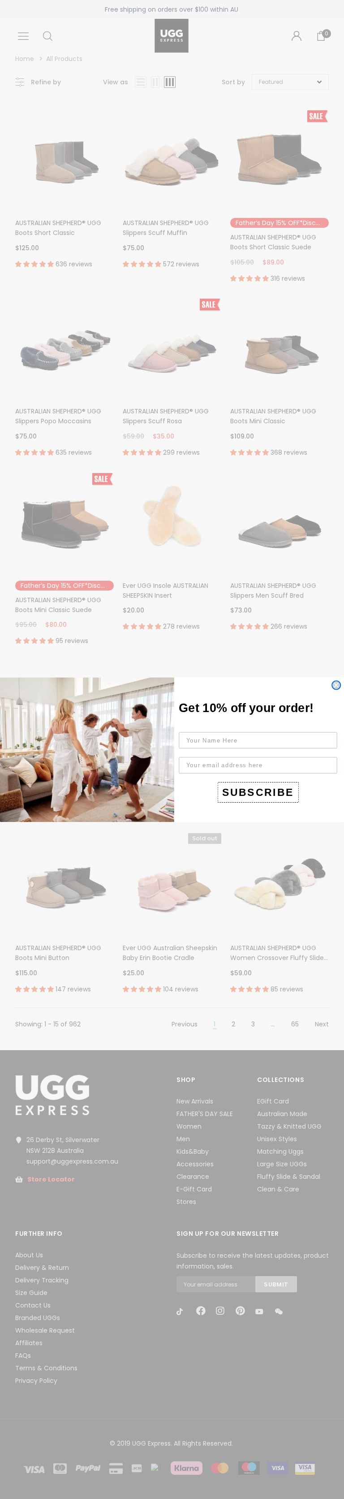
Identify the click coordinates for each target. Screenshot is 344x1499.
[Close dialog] (336, 685)
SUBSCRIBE (258, 792)
